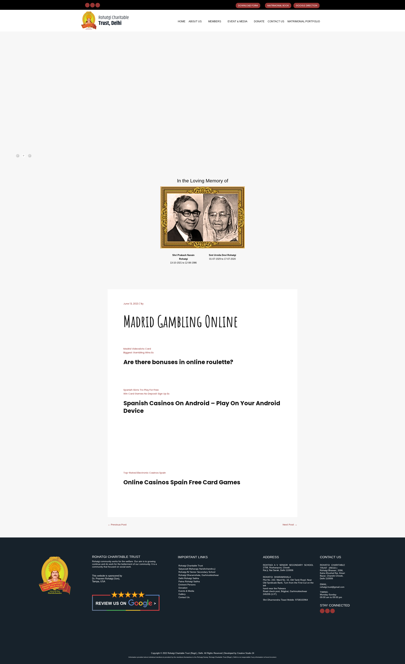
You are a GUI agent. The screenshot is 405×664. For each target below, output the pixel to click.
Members (214, 21)
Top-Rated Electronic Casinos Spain (144, 472)
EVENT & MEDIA (237, 21)
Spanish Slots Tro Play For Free (141, 389)
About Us (195, 21)
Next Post (290, 524)
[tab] (17, 156)
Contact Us (276, 21)
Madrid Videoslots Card (137, 348)
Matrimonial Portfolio (303, 21)
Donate (259, 21)
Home (181, 21)
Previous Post (117, 524)
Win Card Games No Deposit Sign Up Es (146, 393)
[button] (197, 21)
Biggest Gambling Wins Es (138, 352)
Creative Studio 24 (245, 653)
